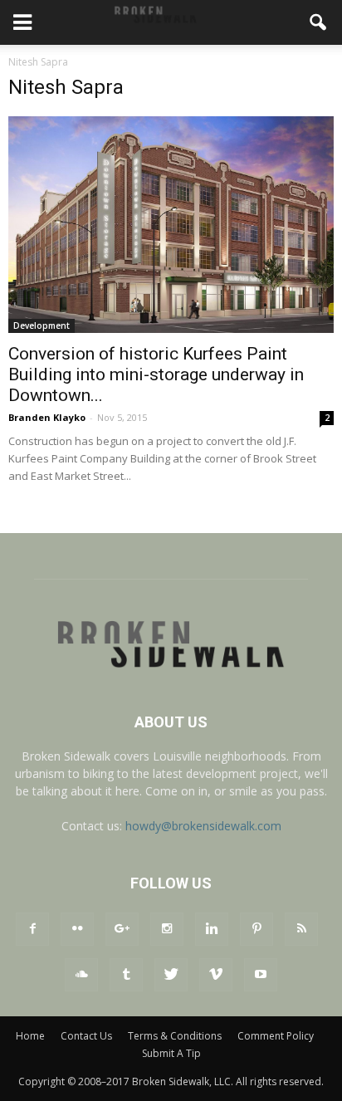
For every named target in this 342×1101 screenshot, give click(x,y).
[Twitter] (171, 974)
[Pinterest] (256, 929)
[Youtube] (260, 974)
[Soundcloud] (81, 974)
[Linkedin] (211, 929)
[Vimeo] (215, 974)
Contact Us (86, 1036)
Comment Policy (275, 1036)
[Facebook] (32, 929)
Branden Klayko (47, 417)
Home (30, 1036)
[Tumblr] (126, 974)
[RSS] (301, 929)
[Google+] (122, 929)
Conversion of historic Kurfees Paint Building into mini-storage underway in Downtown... (156, 374)
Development (41, 325)
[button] (319, 22)
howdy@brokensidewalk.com (203, 826)
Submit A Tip (171, 1053)
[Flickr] (77, 929)
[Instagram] (166, 929)
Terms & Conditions (175, 1036)
